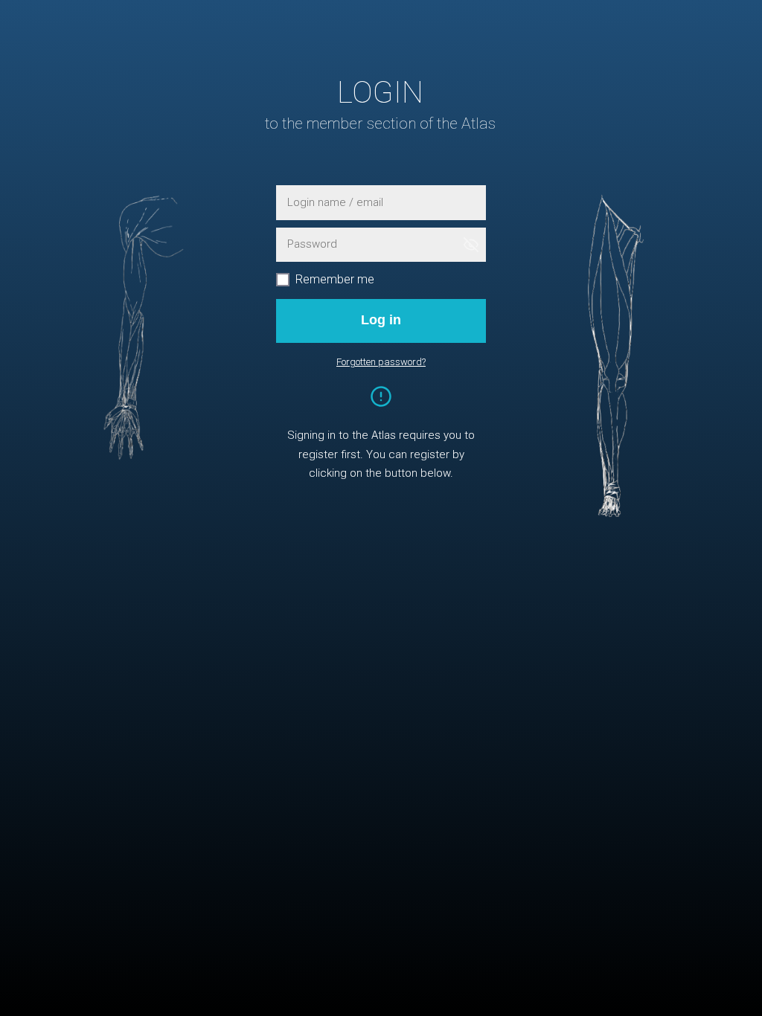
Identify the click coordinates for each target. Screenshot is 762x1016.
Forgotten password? (381, 361)
